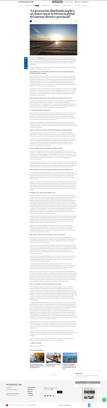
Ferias (85, 5)
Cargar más (53, 374)
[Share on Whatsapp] (26, 64)
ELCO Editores (12, 405)
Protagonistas (67, 5)
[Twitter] (48, 396)
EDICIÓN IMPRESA (57, 1)
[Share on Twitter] (26, 61)
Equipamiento (56, 5)
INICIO (21, 5)
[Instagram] (53, 396)
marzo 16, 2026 (45, 21)
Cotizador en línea (32, 5)
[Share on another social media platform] (26, 67)
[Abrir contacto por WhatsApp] (104, 400)
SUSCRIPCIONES (69, 1)
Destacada (49, 361)
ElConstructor (37, 21)
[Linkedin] (50, 396)
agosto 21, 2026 (33, 368)
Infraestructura (45, 5)
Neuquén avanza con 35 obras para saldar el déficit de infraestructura (37, 366)
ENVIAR (87, 382)
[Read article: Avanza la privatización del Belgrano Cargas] (53, 358)
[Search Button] (49, 1)
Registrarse (86, 1)
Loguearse (78, 1)
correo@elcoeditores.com (21, 405)
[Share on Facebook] (26, 58)
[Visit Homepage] (26, 2)
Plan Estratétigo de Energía (38, 345)
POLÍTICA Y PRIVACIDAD (64, 405)
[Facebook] (45, 396)
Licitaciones (77, 5)
